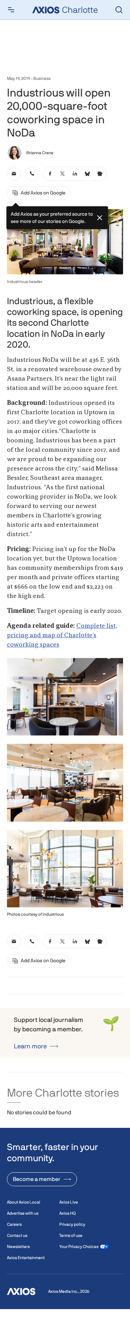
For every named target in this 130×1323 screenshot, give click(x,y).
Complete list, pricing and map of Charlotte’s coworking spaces (62, 635)
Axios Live (68, 1202)
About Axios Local (23, 1202)
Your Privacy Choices (78, 1247)
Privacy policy (72, 1224)
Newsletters (18, 1247)
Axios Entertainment (26, 1258)
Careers (14, 1224)
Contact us (17, 1235)
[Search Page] (119, 10)
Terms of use (71, 1235)
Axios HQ (67, 1213)
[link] (13, 173)
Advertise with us (22, 1213)
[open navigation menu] (11, 9)
